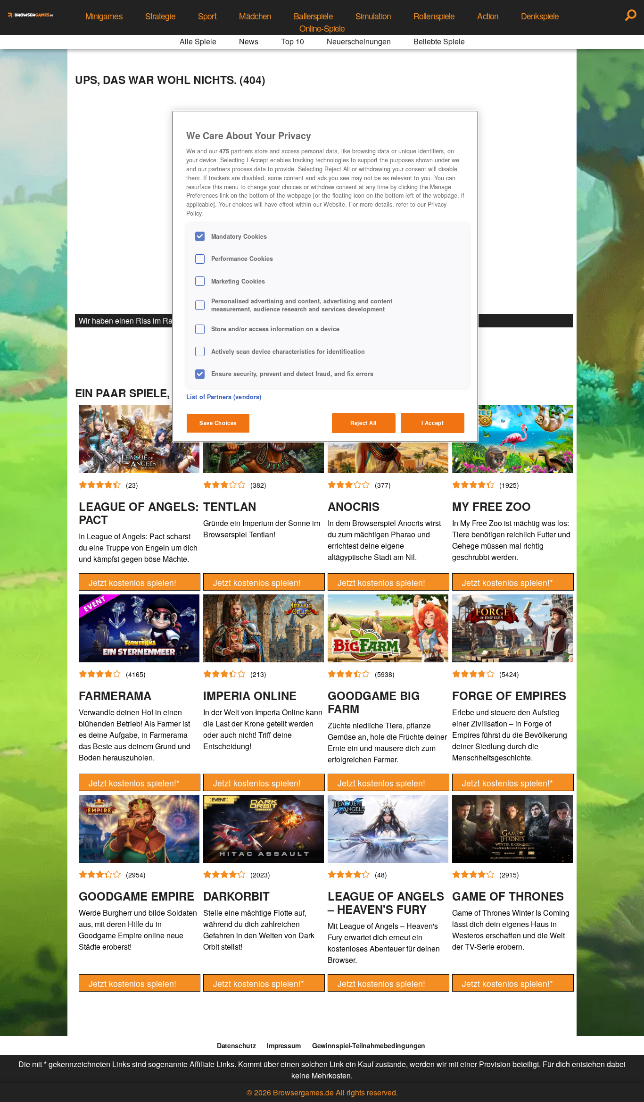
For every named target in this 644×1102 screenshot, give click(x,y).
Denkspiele (540, 16)
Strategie (160, 16)
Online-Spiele (322, 28)
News (248, 41)
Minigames (104, 16)
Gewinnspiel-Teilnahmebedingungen (368, 1045)
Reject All (363, 422)
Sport (207, 16)
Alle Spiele (198, 41)
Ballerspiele (313, 16)
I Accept (432, 422)
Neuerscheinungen (359, 41)
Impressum (284, 1045)
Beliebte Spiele (439, 41)
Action (487, 16)
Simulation (373, 16)
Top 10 (292, 41)
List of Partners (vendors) (223, 396)
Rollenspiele (433, 16)
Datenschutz (236, 1045)
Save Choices (218, 422)
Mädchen (255, 16)
